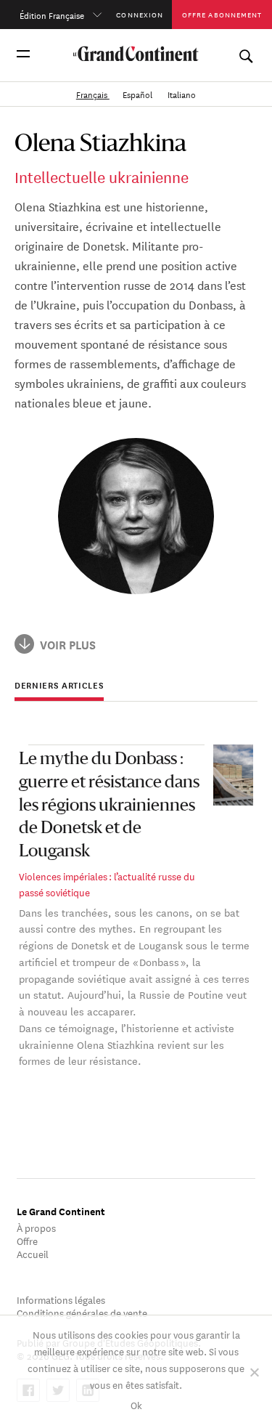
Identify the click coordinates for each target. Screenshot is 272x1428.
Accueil (33, 1253)
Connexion (139, 14)
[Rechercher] (245, 53)
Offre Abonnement (222, 14)
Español (138, 93)
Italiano (182, 93)
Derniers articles (59, 685)
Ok (136, 1404)
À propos (36, 1227)
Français (93, 93)
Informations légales (61, 1299)
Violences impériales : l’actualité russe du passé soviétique (107, 884)
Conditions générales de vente (82, 1312)
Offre (27, 1240)
